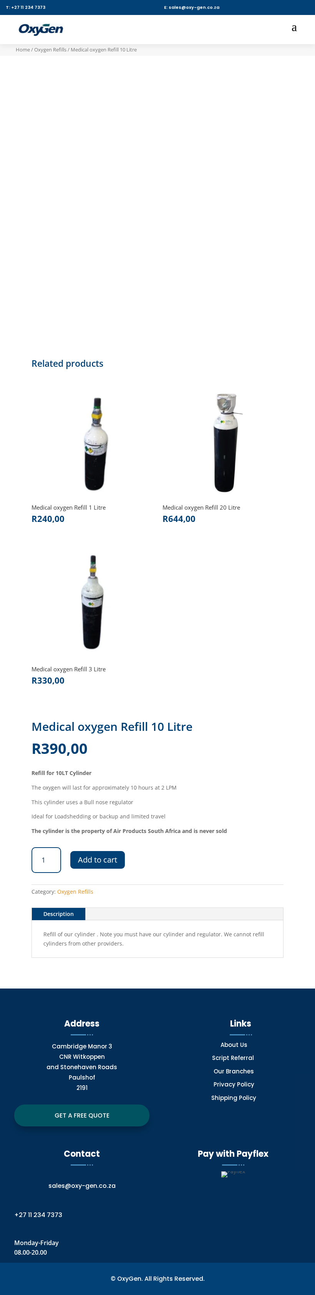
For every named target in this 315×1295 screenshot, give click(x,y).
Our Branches (234, 1071)
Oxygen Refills (50, 49)
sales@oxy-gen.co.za (82, 1185)
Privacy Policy (234, 1084)
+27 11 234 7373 (38, 1215)
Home (23, 49)
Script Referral (233, 1058)
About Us (233, 1045)
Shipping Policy (233, 1098)
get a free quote (82, 1115)
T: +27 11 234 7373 (25, 7)
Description (58, 913)
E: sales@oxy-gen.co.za (191, 7)
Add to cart (97, 860)
